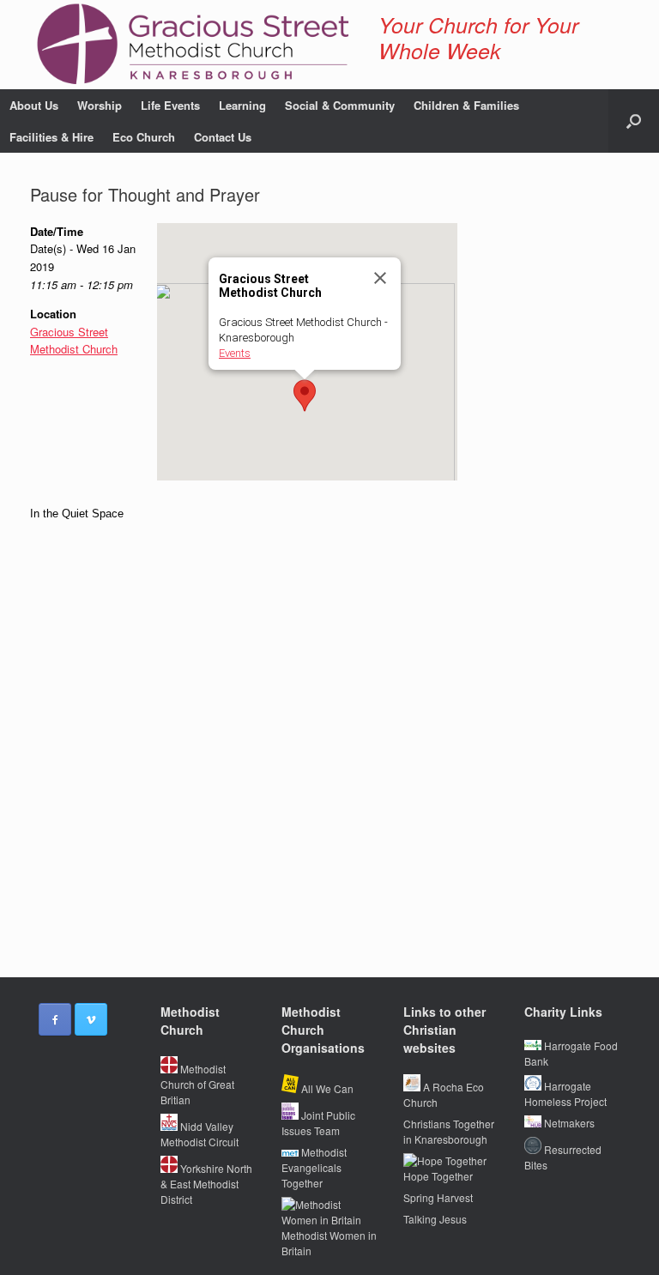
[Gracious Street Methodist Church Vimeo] (91, 1019)
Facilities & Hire (51, 137)
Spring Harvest (438, 1197)
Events (235, 353)
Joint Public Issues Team (318, 1123)
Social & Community (340, 105)
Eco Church (143, 137)
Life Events (170, 105)
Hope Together (438, 1176)
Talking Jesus (435, 1219)
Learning (242, 105)
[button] (633, 121)
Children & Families (466, 105)
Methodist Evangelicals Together (314, 1167)
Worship (99, 105)
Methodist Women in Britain (329, 1243)
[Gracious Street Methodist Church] (193, 44)
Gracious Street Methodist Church (74, 340)
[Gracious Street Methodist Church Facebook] (55, 1019)
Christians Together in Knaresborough (448, 1131)
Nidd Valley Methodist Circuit (199, 1134)
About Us (33, 105)
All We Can (326, 1088)
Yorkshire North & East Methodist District (206, 1183)
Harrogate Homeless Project (565, 1094)
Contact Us (222, 137)
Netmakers (568, 1122)
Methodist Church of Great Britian (197, 1084)
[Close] (380, 278)
